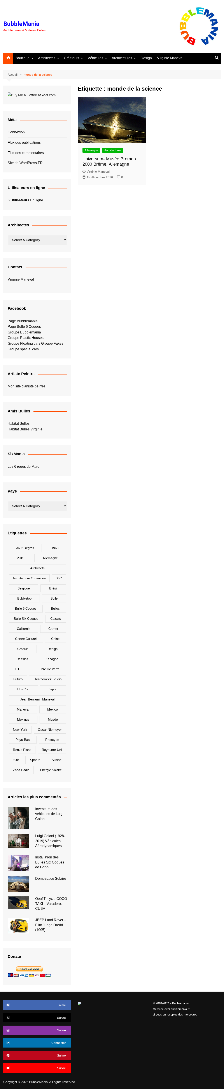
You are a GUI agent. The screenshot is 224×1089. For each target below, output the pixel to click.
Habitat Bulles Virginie (25, 429)
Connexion (16, 132)
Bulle (54, 598)
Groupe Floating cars (24, 343)
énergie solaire (51, 770)
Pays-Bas (23, 740)
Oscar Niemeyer (50, 729)
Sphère (35, 760)
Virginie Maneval (170, 58)
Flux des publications (24, 142)
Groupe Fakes (52, 343)
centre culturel (26, 639)
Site (16, 760)
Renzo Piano (22, 750)
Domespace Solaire (50, 878)
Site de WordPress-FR (25, 163)
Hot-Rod (23, 689)
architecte (37, 568)
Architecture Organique (29, 578)
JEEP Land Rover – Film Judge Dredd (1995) (50, 925)
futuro (18, 679)
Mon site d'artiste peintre (26, 386)
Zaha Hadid (21, 770)
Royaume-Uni (52, 750)
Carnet (53, 628)
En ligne (25, 200)
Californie (23, 628)
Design (146, 58)
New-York (20, 729)
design (52, 649)
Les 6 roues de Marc (23, 466)
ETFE (19, 669)
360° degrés (25, 548)
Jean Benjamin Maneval (37, 699)
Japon (53, 689)
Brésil (53, 588)
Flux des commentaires (26, 153)
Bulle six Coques (26, 618)
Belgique (24, 588)
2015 (20, 558)
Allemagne (91, 150)
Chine (55, 639)
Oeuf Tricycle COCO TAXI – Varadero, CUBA (51, 903)
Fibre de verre (49, 669)
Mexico (52, 709)
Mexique (23, 719)
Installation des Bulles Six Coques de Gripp (49, 862)
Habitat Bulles (19, 423)
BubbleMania (21, 23)
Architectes (46, 58)
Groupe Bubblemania (24, 332)
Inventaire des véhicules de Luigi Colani (49, 814)
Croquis (22, 649)
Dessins (22, 659)
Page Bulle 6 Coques (24, 326)
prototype (52, 740)
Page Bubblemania (23, 321)
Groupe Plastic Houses (26, 338)
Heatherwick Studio (47, 679)
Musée (53, 719)
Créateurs (71, 58)
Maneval (23, 709)
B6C (59, 578)
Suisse (56, 760)
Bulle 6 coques (26, 608)
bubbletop (24, 598)
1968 (54, 548)
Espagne (52, 659)
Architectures (122, 58)
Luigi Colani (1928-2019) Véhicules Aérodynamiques (50, 841)
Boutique (23, 58)
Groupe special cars (23, 349)
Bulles (55, 608)
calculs (55, 618)
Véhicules (95, 58)
